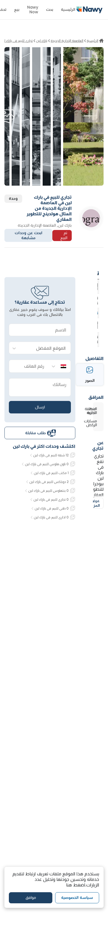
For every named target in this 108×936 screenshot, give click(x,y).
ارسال (40, 407)
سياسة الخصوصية (77, 897)
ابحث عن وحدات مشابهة (28, 235)
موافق (30, 897)
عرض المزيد (95, 503)
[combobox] (45, 348)
